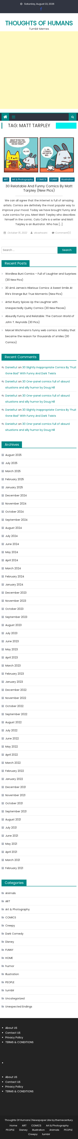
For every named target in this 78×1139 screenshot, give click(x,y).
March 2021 (12, 860)
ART (6, 179)
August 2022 (13, 722)
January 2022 (14, 779)
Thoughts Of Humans (39, 23)
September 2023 (16, 617)
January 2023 (14, 682)
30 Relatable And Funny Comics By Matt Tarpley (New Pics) (39, 188)
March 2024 (13, 568)
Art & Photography (22, 179)
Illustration (67, 179)
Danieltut (11, 367)
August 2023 (13, 625)
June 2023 (12, 641)
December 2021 (15, 787)
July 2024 (11, 536)
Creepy (10, 925)
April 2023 (11, 657)
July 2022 (11, 730)
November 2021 (15, 795)
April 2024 (11, 560)
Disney (9, 942)
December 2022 (16, 690)
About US (11, 1028)
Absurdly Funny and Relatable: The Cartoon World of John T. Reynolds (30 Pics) (39, 319)
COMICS (41, 179)
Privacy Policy (14, 1037)
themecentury (64, 1120)
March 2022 (13, 763)
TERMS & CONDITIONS (19, 1042)
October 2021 (14, 803)
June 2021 (11, 836)
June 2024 (12, 544)
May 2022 (11, 746)
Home (13, 1125)
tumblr (9, 990)
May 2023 (11, 649)
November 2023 (15, 601)
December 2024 (16, 495)
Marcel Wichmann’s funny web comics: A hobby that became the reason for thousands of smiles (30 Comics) (40, 336)
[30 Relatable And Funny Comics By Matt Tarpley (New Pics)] (39, 153)
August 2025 (13, 455)
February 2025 (14, 479)
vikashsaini (40, 233)
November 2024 (16, 503)
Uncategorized (15, 998)
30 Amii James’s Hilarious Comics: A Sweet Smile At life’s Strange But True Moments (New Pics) (39, 291)
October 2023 (14, 609)
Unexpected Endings (18, 1006)
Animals (10, 893)
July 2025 (11, 463)
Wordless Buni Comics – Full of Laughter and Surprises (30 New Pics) (40, 277)
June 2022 (12, 738)
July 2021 (11, 827)
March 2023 (13, 665)
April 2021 (11, 852)
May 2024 (11, 552)
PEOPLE (9, 982)
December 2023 (16, 593)
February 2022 (14, 771)
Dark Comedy (14, 934)
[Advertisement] (39, 70)
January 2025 (14, 487)
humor (9, 966)
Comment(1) (63, 233)
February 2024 (14, 576)
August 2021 (13, 819)
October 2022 (14, 706)
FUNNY (53, 179)
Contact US (12, 1033)
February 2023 (14, 674)
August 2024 (13, 528)
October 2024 (14, 512)
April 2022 (11, 755)
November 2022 (15, 698)
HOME (9, 958)
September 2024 (16, 520)
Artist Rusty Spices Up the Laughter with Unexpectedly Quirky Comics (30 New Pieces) (35, 305)
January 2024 (14, 584)
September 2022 (16, 714)
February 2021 (14, 868)
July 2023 (11, 633)
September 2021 (16, 811)
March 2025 (13, 471)
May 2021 (11, 844)
